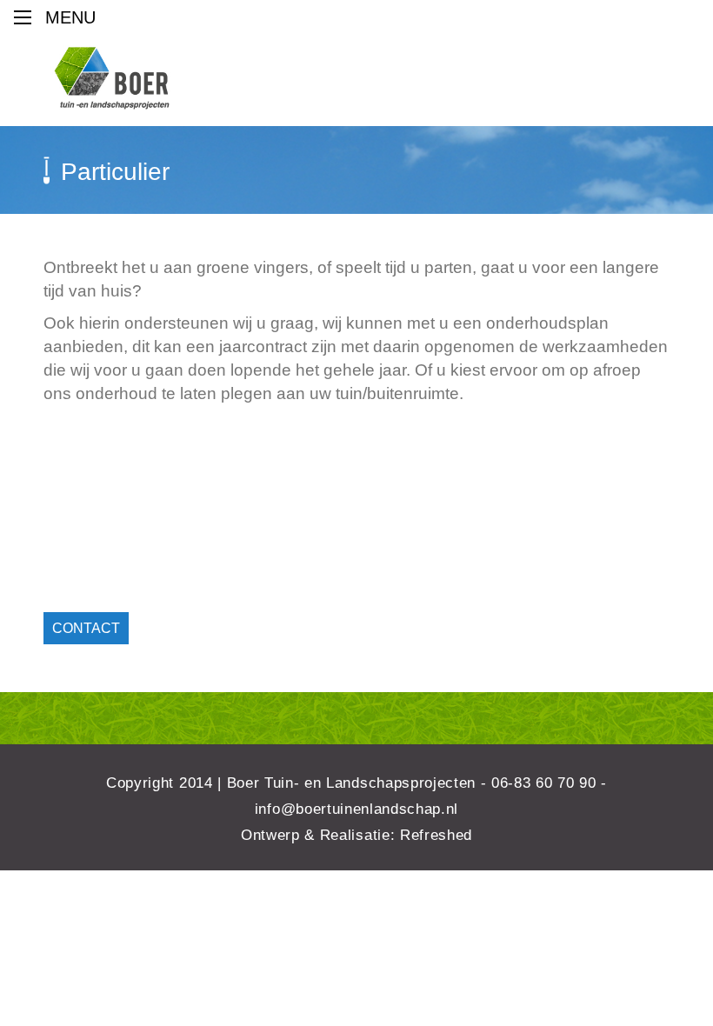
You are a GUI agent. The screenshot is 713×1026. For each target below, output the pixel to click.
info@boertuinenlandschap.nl (356, 809)
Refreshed (436, 835)
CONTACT (86, 628)
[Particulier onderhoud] (513, 493)
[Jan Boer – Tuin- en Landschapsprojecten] (112, 78)
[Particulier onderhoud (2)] (200, 493)
